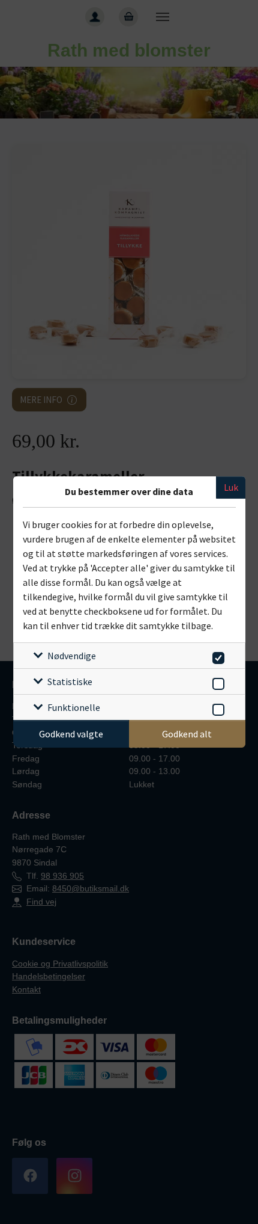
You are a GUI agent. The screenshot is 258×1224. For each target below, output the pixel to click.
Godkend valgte (71, 734)
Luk (231, 487)
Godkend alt (187, 734)
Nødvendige (71, 656)
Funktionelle (73, 707)
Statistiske (69, 681)
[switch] (216, 656)
